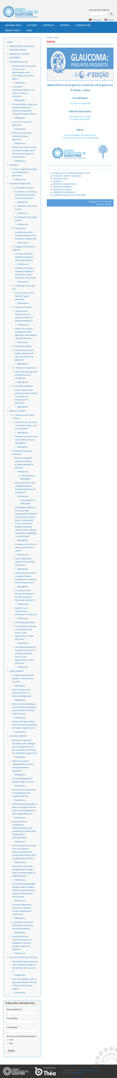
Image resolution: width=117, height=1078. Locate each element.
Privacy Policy (13, 30)
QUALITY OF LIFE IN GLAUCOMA (23, 957)
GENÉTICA (57, 181)
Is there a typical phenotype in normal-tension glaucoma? (24, 172)
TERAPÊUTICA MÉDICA (62, 186)
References (20, 82)
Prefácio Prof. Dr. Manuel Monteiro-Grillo (71, 173)
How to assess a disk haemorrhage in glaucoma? (24, 296)
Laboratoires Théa (45, 1071)
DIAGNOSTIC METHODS (20, 183)
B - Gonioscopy (19, 228)
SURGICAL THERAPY (18, 736)
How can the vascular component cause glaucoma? (21, 136)
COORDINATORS (83, 25)
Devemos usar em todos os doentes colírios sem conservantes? (26, 425)
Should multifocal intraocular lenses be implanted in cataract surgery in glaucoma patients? (22, 943)
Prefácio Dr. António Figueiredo (67, 175)
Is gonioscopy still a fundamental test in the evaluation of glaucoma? (26, 235)
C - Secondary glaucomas (23, 622)
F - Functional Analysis (22, 346)
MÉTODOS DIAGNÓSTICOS (65, 184)
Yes (11, 1039)
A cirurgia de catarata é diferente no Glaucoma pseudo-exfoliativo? (22, 925)
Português (96, 19)
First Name (12, 1018)
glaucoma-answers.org (15, 1071)
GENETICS (13, 165)
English (110, 19)
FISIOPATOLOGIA (60, 178)
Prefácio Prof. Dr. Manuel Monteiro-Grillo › (100, 203)
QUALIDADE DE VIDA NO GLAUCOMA (69, 195)
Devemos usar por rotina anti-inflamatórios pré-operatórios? (26, 439)
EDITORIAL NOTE (13, 25)
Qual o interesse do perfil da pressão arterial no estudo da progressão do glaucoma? (26, 396)
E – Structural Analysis (22, 307)
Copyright (48, 25)
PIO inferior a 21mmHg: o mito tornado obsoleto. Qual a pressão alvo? (26, 194)
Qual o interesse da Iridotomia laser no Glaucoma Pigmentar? (22, 692)
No (11, 1043)
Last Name (12, 1027)
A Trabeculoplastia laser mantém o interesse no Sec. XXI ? (23, 678)
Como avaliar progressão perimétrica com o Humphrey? (26, 374)
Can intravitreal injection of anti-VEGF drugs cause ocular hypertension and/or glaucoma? (26, 632)
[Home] (20, 12)
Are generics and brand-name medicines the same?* (26, 547)
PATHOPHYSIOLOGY (18, 61)
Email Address (14, 1009)
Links (29, 30)
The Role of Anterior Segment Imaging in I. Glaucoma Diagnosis (24, 256)
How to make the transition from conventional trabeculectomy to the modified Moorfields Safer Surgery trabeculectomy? (24, 852)
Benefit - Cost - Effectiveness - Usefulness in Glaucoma (26, 611)
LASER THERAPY (16, 671)
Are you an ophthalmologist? (22, 1036)
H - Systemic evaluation (22, 386)
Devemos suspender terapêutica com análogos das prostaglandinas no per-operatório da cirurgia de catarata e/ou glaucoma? (24, 746)
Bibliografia (20, 100)
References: (20, 862)
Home (49, 37)
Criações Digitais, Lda (78, 1073)
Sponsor (64, 25)
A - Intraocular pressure (23, 187)
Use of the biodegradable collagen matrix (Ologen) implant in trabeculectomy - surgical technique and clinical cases (24, 890)
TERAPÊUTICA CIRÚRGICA (64, 192)
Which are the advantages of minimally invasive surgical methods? (24, 792)
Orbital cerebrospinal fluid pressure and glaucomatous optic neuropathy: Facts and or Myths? (24, 72)
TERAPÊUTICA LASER (62, 189)
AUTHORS (32, 25)
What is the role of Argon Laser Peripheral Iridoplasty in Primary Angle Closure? (24, 724)
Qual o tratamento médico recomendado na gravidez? (25, 561)
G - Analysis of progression (24, 367)
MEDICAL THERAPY (17, 410)
